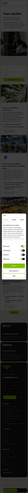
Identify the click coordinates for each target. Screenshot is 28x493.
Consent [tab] (5, 220)
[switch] (23, 250)
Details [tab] (14, 220)
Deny (14, 276)
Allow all (14, 266)
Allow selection (14, 271)
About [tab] (22, 220)
